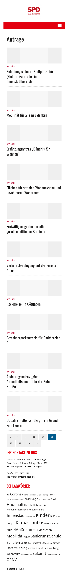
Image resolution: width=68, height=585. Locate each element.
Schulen (13, 542)
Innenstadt (16, 515)
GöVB (53, 499)
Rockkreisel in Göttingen (24, 304)
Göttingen (46, 499)
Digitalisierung (42, 495)
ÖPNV (12, 559)
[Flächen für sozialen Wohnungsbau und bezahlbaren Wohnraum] (34, 178)
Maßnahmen (26, 529)
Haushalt (15, 504)
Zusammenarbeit (53, 554)
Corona (16, 494)
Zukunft (39, 553)
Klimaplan (11, 523)
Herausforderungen (17, 509)
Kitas (58, 516)
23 (34, 436)
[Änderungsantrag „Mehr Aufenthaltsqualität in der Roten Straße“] (34, 366)
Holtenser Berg (36, 509)
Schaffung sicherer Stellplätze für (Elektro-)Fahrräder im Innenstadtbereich (30, 76)
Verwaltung (52, 548)
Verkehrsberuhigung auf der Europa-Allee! (32, 267)
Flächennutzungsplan (15, 499)
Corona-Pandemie (29, 495)
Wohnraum (13, 554)
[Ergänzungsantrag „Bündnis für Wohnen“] (34, 139)
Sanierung (40, 536)
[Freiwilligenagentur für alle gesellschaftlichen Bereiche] (34, 216)
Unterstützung (17, 548)
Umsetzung (48, 543)
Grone (39, 499)
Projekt (26, 536)
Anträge (11, 66)
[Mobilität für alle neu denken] (34, 105)
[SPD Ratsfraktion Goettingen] (34, 11)
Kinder (43, 515)
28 (29, 443)
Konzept (46, 523)
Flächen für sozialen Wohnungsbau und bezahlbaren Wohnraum (34, 190)
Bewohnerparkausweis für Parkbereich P (33, 340)
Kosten (55, 523)
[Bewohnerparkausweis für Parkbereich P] (34, 328)
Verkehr (41, 548)
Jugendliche (30, 516)
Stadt (30, 543)
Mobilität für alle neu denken (27, 115)
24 (43, 436)
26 (11, 443)
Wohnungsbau (26, 554)
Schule (55, 536)
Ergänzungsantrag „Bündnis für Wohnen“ (28, 151)
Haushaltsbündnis (35, 505)
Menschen (45, 530)
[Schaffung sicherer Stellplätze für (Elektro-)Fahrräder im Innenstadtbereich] (34, 61)
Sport (24, 543)
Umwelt (57, 542)
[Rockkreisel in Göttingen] (34, 294)
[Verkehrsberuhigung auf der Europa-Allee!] (34, 255)
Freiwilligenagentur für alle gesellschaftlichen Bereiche (26, 228)
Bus (8, 495)
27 (20, 443)
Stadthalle (38, 543)
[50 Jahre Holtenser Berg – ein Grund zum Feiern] (34, 410)
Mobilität (14, 536)
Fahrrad (52, 494)
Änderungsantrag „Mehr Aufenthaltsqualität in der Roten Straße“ (29, 381)
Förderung (29, 499)
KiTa (53, 516)
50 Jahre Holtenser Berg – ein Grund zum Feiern (32, 422)
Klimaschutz (28, 522)
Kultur (11, 530)
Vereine (32, 548)
